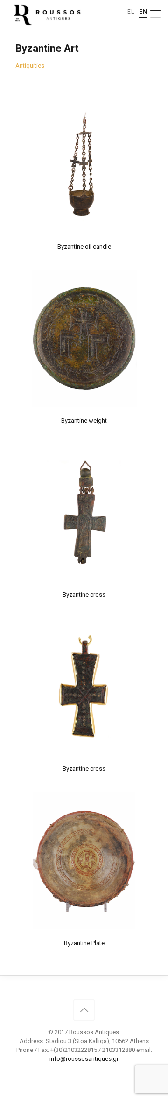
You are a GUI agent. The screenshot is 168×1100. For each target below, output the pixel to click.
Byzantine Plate (84, 943)
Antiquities (29, 65)
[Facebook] (84, 1072)
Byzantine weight (84, 420)
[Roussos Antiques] (46, 14)
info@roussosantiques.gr (84, 1058)
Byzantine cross (84, 594)
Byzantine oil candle (84, 246)
